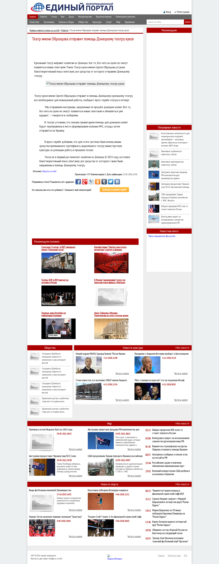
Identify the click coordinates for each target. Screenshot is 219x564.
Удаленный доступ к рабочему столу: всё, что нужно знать (55, 400)
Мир (118, 22)
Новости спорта (109, 484)
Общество (83, 22)
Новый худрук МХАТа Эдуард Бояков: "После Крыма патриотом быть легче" (100, 353)
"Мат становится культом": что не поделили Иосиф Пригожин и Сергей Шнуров (159, 380)
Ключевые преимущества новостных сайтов (172, 163)
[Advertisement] (86, 51)
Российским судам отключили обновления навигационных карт (168, 464)
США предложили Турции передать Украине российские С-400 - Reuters (174, 197)
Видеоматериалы (104, 16)
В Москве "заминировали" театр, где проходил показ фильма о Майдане (109, 281)
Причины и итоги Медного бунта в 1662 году (50, 429)
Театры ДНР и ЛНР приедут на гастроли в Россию (54, 281)
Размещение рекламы (125, 16)
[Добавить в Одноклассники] (97, 181)
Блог (63, 16)
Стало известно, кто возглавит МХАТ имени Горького (101, 380)
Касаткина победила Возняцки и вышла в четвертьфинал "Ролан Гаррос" (108, 490)
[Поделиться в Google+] (84, 181)
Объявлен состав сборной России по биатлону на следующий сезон (170, 531)
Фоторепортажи (85, 16)
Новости (43, 16)
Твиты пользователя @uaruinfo (161, 236)
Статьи (54, 16)
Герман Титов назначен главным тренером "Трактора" (55, 516)
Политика (34, 22)
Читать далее (122, 373)
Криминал (130, 22)
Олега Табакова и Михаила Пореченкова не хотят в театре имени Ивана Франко (111, 314)
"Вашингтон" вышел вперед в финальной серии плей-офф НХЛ (168, 492)
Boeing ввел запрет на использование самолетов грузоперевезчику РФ (172, 219)
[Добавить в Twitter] (110, 181)
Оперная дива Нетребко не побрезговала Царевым (53, 314)
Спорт (109, 22)
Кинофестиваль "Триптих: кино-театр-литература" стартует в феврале (110, 248)
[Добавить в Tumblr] (104, 181)
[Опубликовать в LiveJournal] (91, 181)
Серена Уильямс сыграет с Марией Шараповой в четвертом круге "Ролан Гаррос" (170, 502)
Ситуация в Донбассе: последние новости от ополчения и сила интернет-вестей (54, 358)
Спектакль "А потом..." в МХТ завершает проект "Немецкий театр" (58, 248)
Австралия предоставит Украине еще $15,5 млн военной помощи (175, 185)
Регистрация (183, 12)
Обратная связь (174, 555)
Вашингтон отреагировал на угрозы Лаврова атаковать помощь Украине (170, 448)
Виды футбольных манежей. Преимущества (50, 490)
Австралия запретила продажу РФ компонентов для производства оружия (174, 175)
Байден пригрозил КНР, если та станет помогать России (174, 208)
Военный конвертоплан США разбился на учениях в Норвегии (171, 472)
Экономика (49, 22)
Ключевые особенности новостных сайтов (171, 153)
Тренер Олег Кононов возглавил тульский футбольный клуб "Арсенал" (170, 539)
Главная (32, 16)
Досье (71, 16)
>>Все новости (182, 347)
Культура (97, 22)
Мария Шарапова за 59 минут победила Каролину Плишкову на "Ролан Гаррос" (168, 513)
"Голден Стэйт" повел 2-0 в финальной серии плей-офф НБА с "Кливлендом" (114, 516)
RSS (185, 555)
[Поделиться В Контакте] (117, 181)
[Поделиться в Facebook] (78, 181)
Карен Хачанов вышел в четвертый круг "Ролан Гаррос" (169, 523)
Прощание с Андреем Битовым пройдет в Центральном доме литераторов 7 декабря (161, 353)
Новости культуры (133, 348)
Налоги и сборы (66, 22)
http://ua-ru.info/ (49, 171)
